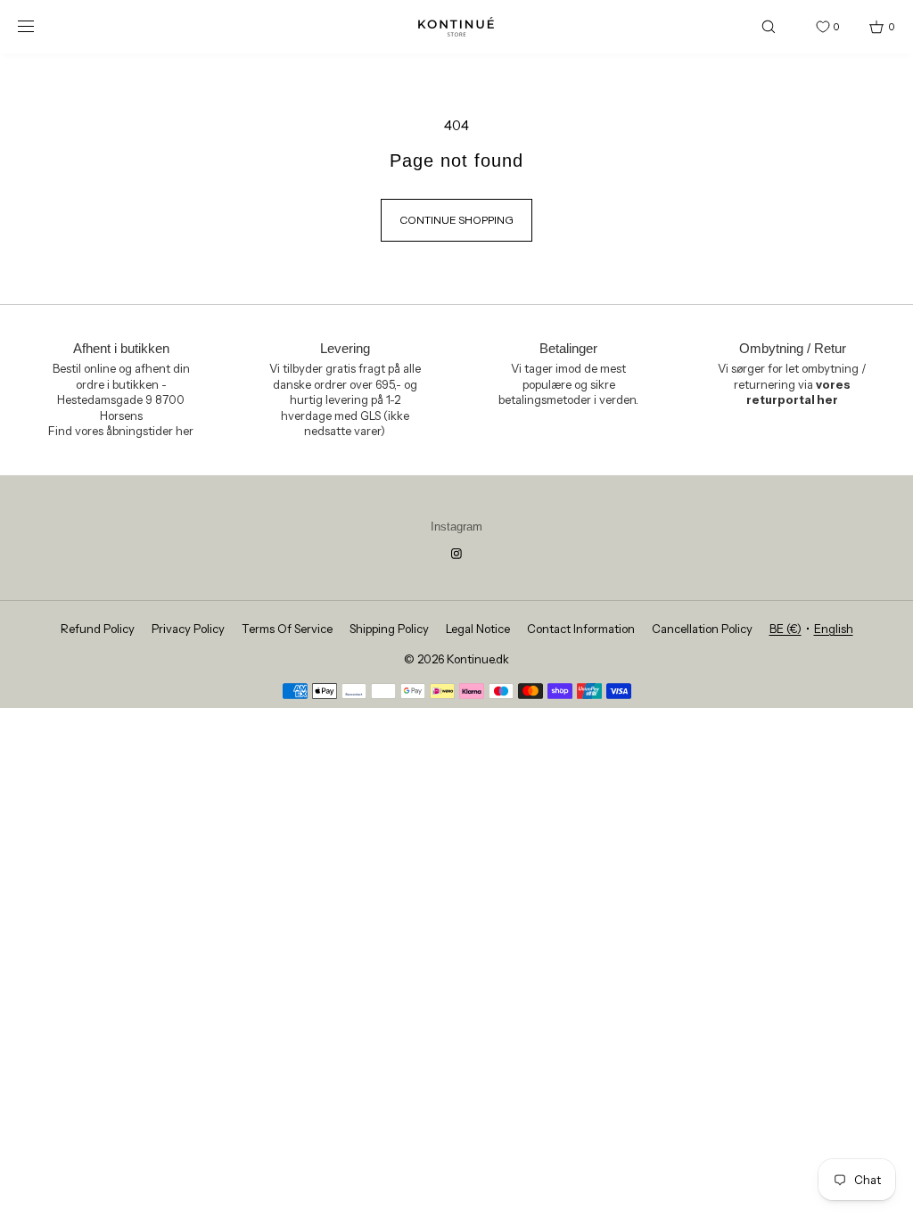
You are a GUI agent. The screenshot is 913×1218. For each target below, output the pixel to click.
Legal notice (478, 628)
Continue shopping (456, 219)
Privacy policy (188, 628)
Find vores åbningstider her (120, 431)
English (833, 628)
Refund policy (98, 628)
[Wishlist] (809, 27)
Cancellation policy (702, 628)
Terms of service (287, 628)
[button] (768, 26)
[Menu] (39, 26)
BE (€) (785, 628)
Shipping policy (389, 628)
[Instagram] (456, 553)
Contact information (581, 628)
